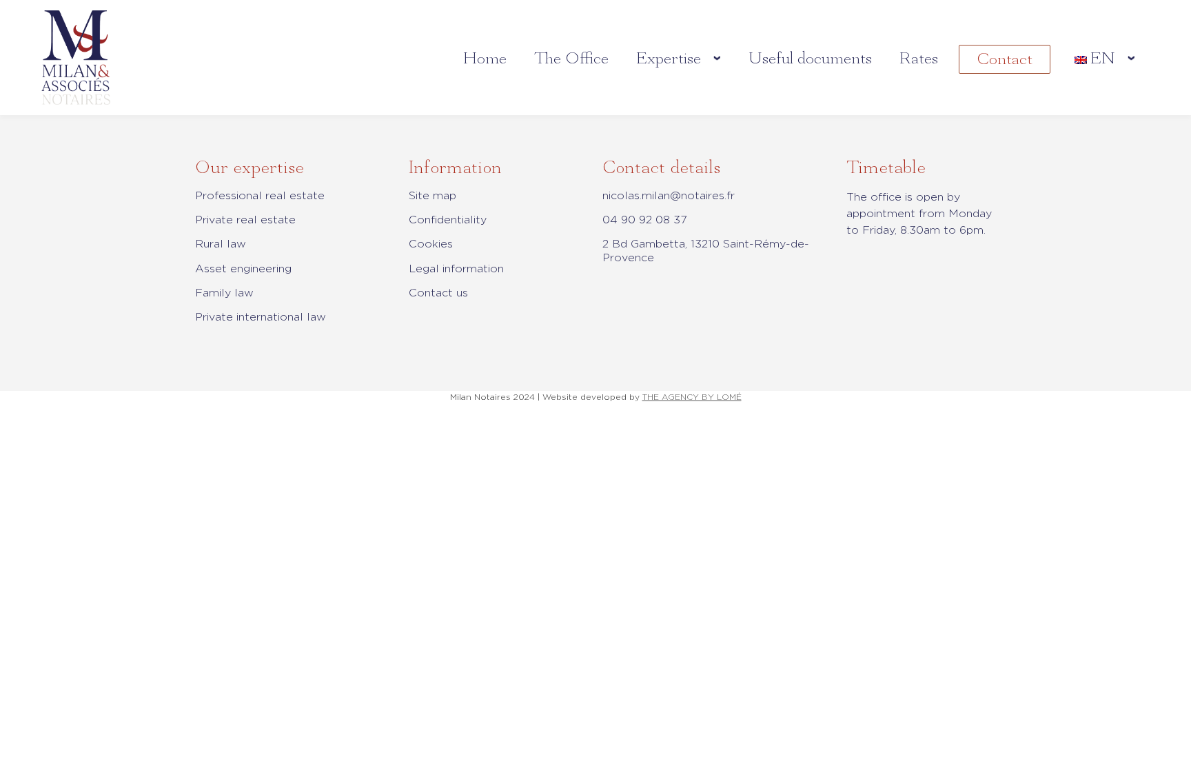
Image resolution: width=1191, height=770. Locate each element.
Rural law (220, 244)
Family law (224, 292)
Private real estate (245, 219)
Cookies (431, 244)
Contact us (438, 292)
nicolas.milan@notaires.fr (668, 195)
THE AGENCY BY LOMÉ (692, 396)
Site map (432, 195)
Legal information (456, 268)
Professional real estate (260, 195)
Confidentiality (448, 219)
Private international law (260, 317)
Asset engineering (243, 268)
